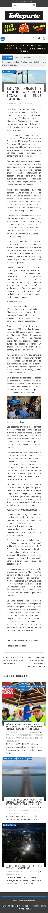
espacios (38, 735)
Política (22, 690)
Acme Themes (25, 908)
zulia (17, 741)
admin (29, 103)
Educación (13, 687)
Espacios (35, 687)
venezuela (10, 741)
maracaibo (19, 738)
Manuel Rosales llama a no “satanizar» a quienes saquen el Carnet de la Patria (36, 662)
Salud (28, 690)
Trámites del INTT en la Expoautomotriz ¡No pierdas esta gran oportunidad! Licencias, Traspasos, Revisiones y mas (24, 726)
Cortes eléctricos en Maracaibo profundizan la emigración (24, 867)
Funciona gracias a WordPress (15, 906)
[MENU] (3, 39)
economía (10, 735)
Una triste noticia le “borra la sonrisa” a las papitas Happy (13, 660)
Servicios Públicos (8, 71)
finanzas (9, 738)
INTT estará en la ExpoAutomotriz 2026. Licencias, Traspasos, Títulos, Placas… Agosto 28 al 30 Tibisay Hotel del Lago (24, 801)
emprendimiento (24, 735)
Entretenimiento (25, 687)
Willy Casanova (33, 233)
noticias (38, 738)
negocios (29, 738)
